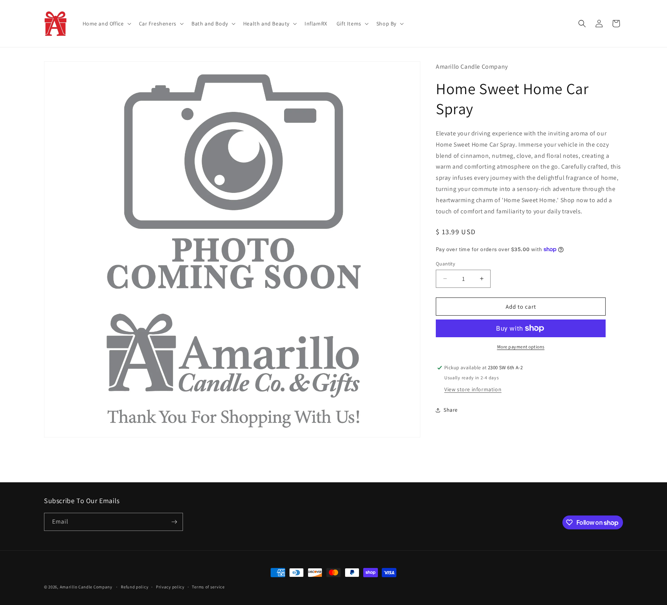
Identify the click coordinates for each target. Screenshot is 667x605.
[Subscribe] (174, 522)
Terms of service (208, 587)
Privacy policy (170, 587)
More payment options (521, 347)
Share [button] (451, 409)
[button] (106, 23)
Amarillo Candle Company (86, 587)
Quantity (445, 263)
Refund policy (134, 587)
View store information (472, 389)
